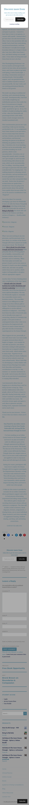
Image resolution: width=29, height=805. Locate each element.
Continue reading (14, 24)
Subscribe (20, 19)
